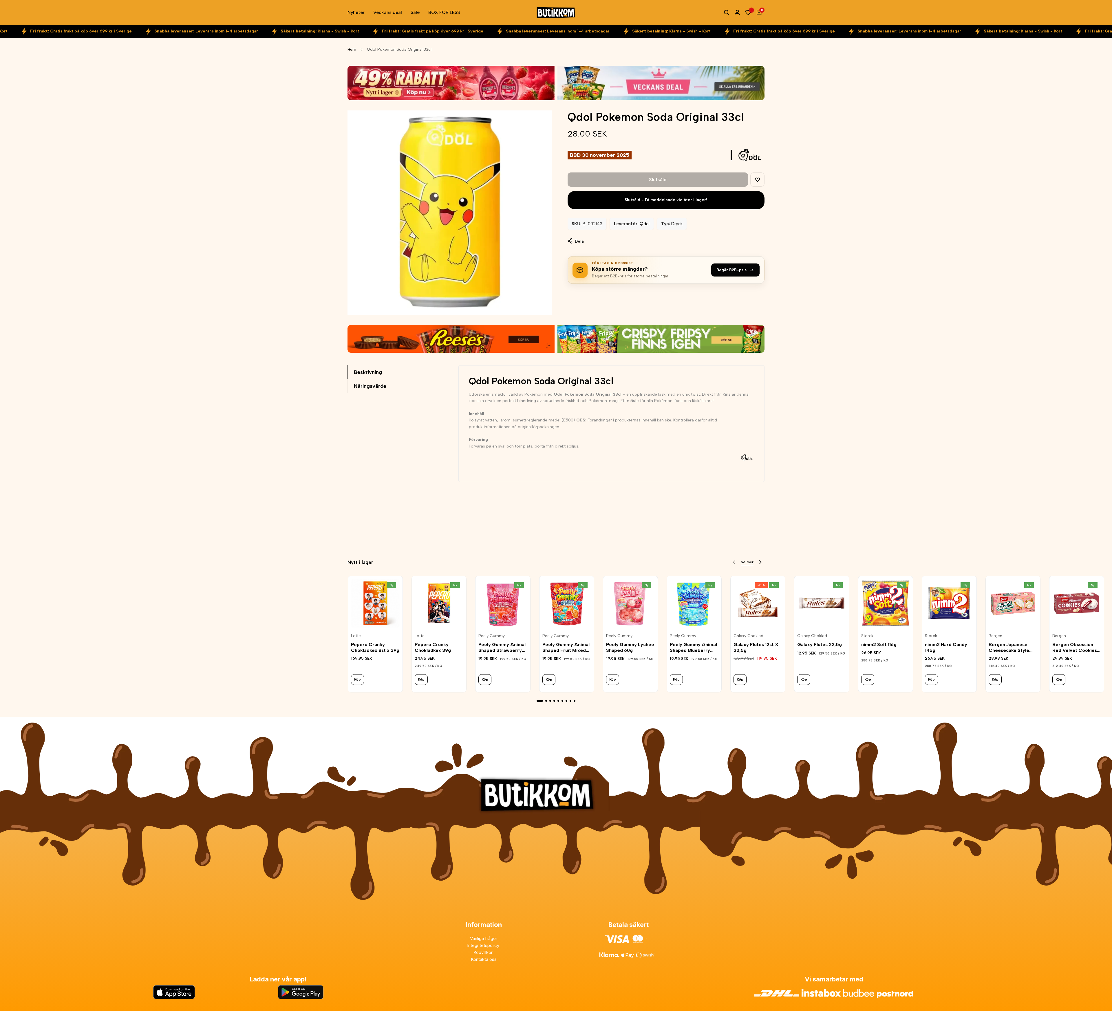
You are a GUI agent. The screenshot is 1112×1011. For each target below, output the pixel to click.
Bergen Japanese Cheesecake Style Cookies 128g (1009, 647)
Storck (867, 636)
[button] (757, 179)
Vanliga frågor (483, 938)
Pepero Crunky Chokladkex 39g (433, 647)
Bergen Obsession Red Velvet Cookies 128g (1074, 647)
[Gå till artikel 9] (574, 701)
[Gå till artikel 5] (558, 701)
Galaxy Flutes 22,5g (819, 644)
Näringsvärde (370, 386)
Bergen (995, 636)
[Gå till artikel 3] (550, 701)
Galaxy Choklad (748, 636)
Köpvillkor (483, 952)
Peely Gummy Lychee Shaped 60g (630, 647)
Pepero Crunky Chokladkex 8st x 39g (375, 647)
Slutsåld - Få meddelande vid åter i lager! (666, 199)
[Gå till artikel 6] (562, 701)
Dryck (677, 223)
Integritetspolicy (483, 945)
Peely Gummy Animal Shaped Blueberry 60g (693, 647)
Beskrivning (368, 372)
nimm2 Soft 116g (879, 644)
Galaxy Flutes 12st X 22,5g (756, 647)
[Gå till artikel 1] (540, 701)
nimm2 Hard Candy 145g (946, 647)
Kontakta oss (484, 959)
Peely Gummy (491, 636)
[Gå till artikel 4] (554, 701)
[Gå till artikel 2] (546, 701)
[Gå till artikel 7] (566, 701)
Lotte (356, 636)
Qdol (645, 223)
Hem (352, 49)
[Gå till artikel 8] (570, 701)
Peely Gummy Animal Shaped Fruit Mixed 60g (566, 647)
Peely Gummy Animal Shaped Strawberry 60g (502, 647)
